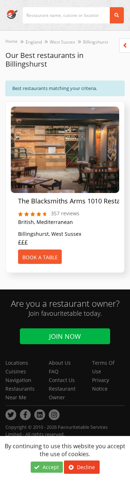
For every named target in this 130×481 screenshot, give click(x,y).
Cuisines (15, 371)
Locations (16, 362)
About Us (60, 362)
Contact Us (62, 380)
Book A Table (40, 257)
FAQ (53, 371)
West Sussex (62, 42)
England (34, 42)
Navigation (18, 380)
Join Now (65, 336)
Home (11, 41)
